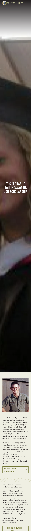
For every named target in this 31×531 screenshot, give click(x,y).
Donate (20, 3)
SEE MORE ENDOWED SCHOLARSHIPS (10, 469)
